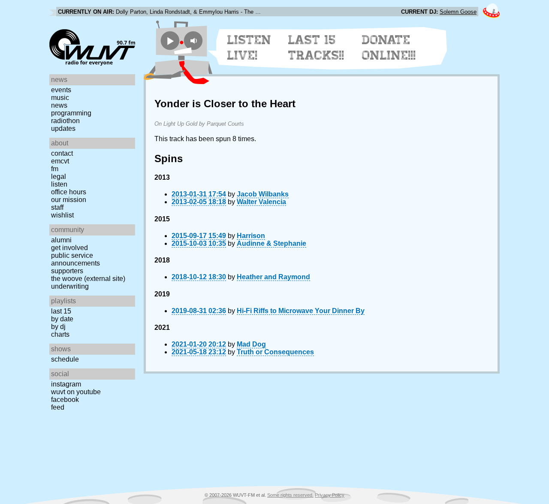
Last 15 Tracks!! (316, 47)
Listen (59, 184)
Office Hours (68, 192)
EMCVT (60, 161)
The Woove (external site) (88, 278)
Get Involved (69, 247)
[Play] (170, 40)
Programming (71, 113)
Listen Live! (249, 47)
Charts (60, 334)
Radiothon (65, 120)
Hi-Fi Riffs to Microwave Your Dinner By (301, 310)
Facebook (65, 399)
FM (54, 168)
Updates (63, 128)
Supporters (67, 271)
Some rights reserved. (290, 495)
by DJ (58, 326)
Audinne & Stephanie (271, 243)
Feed (57, 407)
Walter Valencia (261, 201)
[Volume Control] (194, 40)
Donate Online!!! (389, 47)
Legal (58, 176)
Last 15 (61, 311)
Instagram (66, 384)
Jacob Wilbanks (263, 194)
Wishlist (62, 215)
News (59, 105)
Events (61, 90)
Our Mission (68, 199)
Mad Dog (251, 344)
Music (60, 97)
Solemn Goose (458, 12)
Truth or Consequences (275, 352)
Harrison (251, 235)
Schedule (65, 359)
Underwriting (70, 286)
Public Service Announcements (75, 259)
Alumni (61, 240)
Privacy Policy (329, 495)
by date (62, 319)
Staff (57, 207)
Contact (62, 153)
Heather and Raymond (273, 277)
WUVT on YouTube (76, 391)
